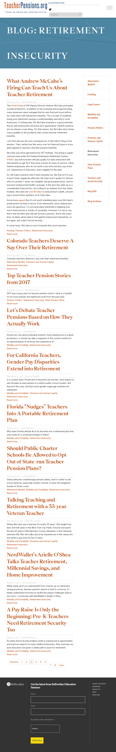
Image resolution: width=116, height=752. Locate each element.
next (61, 665)
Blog (94, 692)
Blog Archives (94, 201)
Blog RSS (92, 191)
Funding (10, 230)
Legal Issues (94, 104)
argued (21, 200)
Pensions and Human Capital (40, 262)
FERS (10, 159)
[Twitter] (50, 10)
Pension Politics (23, 230)
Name (33, 694)
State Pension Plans (54, 300)
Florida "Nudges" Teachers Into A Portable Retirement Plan (38, 413)
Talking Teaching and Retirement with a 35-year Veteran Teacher (36, 506)
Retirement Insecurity (42, 230)
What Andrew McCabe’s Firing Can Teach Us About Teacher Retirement (37, 87)
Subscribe (37, 740)
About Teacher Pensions (99, 685)
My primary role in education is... (43, 719)
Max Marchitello (29, 102)
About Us (96, 689)
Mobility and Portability (18, 345)
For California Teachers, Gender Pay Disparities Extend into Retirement (34, 361)
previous (14, 661)
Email (33, 706)
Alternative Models (16, 262)
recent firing (17, 105)
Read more (12, 234)
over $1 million (35, 191)
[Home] (25, 7)
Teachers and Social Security (95, 179)
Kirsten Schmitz (32, 376)
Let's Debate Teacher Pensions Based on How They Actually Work (40, 317)
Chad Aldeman (28, 255)
